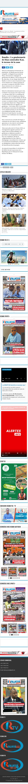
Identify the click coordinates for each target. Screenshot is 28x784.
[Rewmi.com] (10, 13)
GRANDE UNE (6, 167)
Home (2, 31)
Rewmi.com (7, 31)
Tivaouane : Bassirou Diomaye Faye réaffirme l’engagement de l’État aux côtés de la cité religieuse (13, 209)
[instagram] (17, 779)
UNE (12, 167)
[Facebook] (12, 779)
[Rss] (11, 779)
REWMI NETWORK (21, 776)
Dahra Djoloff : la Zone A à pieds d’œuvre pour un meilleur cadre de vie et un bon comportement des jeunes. (14, 229)
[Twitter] (13, 779)
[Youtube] (15, 779)
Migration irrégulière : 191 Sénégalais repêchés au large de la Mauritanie (13, 190)
